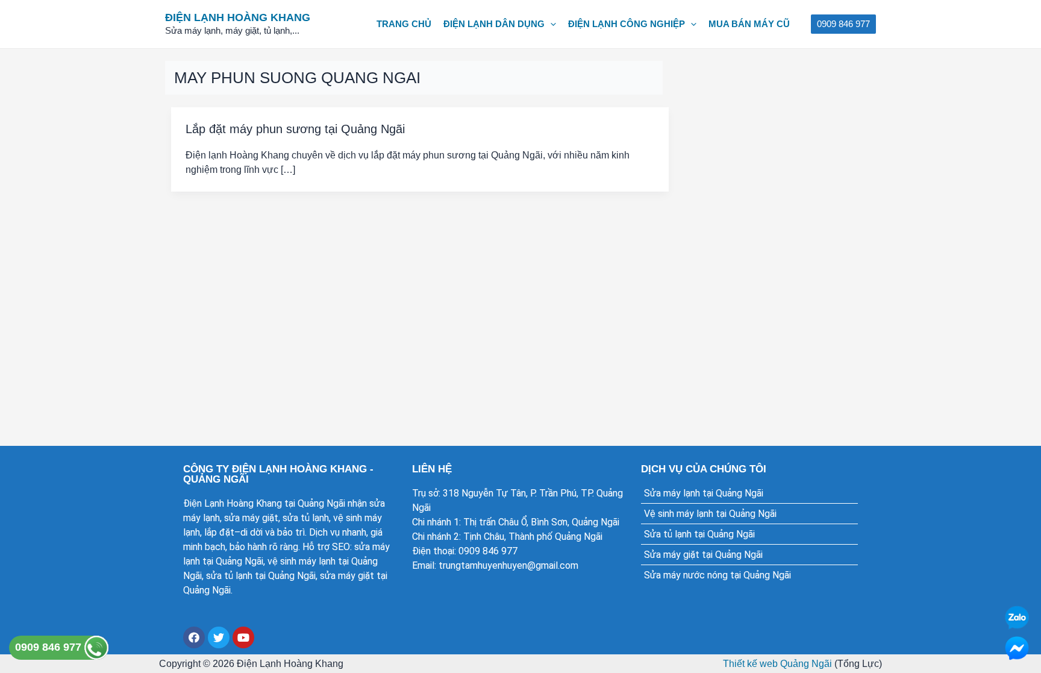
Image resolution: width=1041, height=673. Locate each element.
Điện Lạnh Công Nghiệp (626, 24)
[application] (550, 24)
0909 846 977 (49, 647)
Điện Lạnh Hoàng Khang (237, 17)
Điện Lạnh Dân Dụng (494, 24)
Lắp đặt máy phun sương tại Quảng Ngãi (295, 129)
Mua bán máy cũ (749, 24)
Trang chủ (404, 24)
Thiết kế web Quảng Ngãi (777, 664)
